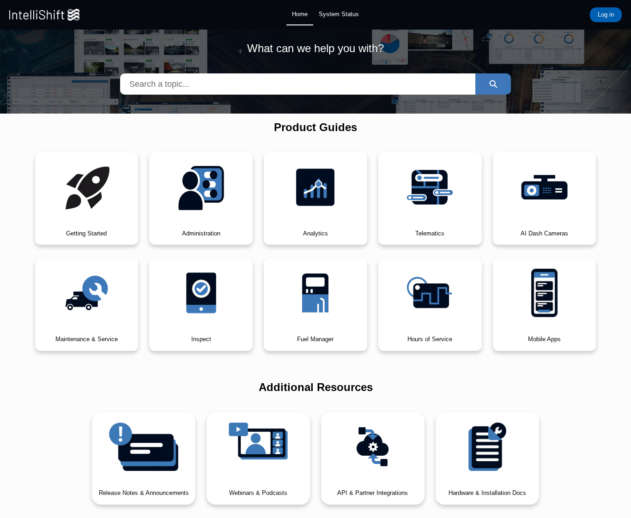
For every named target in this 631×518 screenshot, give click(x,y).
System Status (339, 14)
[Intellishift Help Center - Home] (44, 15)
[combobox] (298, 84)
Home (300, 14)
